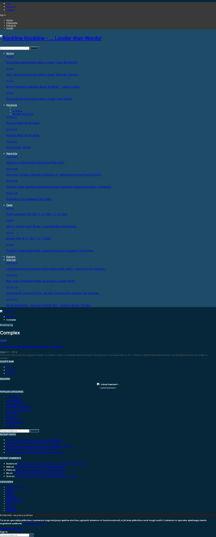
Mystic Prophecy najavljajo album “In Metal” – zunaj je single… (43, 86)
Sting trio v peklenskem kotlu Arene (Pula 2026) (35, 162)
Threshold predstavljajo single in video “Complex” (31, 346)
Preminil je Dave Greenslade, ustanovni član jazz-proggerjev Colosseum (49, 250)
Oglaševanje (11, 22)
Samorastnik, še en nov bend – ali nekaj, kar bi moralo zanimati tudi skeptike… (53, 293)
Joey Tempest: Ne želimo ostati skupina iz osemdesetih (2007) (52, 463)
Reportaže (11, 153)
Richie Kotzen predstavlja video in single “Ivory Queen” (39, 99)
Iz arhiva (17, 111)
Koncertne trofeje (18, 409)
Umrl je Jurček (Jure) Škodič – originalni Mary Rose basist (41, 226)
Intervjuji (11, 259)
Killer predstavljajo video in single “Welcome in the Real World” (35, 452)
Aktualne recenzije (23, 114)
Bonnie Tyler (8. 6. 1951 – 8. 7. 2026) (28, 238)
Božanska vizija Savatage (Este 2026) (29, 199)
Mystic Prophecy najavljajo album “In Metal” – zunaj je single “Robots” (39, 446)
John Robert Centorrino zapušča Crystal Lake (40, 466)
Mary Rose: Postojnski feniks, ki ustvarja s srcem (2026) (40, 281)
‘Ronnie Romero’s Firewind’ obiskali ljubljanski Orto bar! (45, 476)
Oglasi (9, 506)
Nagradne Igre (15, 422)
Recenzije (11, 105)
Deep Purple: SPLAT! (18, 147)
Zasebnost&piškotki (11, 528)
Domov (9, 20)
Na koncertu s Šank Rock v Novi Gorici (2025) (40, 469)
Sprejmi (27, 523)
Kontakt (9, 28)
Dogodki (11, 425)
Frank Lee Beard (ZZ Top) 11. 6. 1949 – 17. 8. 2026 (36, 214)
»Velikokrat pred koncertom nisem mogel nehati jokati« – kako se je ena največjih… (56, 268)
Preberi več (38, 523)
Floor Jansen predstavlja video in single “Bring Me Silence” (42, 74)
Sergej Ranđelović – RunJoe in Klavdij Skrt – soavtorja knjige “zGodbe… (49, 305)
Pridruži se (11, 25)
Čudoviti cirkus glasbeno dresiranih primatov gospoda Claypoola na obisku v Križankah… (59, 187)
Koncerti (10, 256)
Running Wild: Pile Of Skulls (23, 123)
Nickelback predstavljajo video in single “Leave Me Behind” (42, 62)
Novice (10, 53)
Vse (15, 108)
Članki (9, 205)
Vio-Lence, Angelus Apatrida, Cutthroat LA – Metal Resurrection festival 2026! (53, 174)
